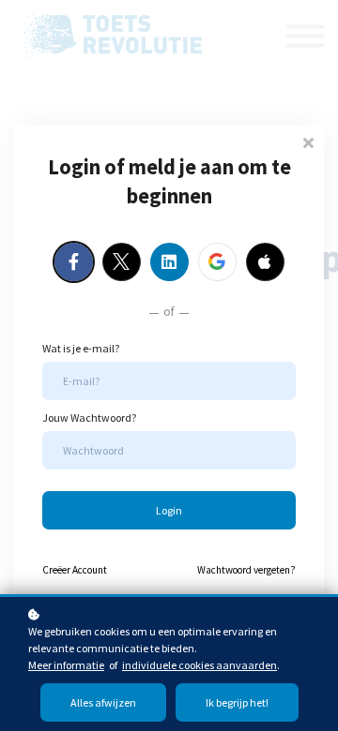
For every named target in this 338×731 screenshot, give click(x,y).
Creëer (74, 569)
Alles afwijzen (103, 702)
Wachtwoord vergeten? (246, 569)
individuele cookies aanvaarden (199, 665)
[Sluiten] (308, 141)
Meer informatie (66, 665)
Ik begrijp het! (237, 702)
